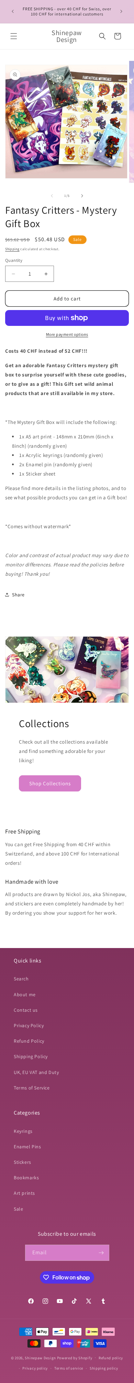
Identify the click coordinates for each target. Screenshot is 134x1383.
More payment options (67, 334)
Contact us (26, 1010)
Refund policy (111, 1357)
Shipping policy (104, 1368)
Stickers (22, 1162)
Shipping (12, 249)
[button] (13, 36)
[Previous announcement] (12, 11)
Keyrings (23, 1131)
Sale (18, 1209)
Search (21, 979)
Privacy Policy (29, 1025)
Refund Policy (29, 1041)
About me (25, 994)
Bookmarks (26, 1177)
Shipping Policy (31, 1056)
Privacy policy (35, 1368)
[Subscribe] (101, 1253)
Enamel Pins (27, 1146)
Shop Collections (50, 783)
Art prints (24, 1193)
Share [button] (18, 595)
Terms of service (68, 1368)
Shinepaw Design (40, 1357)
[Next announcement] (121, 11)
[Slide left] (51, 195)
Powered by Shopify (74, 1357)
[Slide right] (82, 195)
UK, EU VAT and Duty (36, 1072)
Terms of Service (32, 1088)
